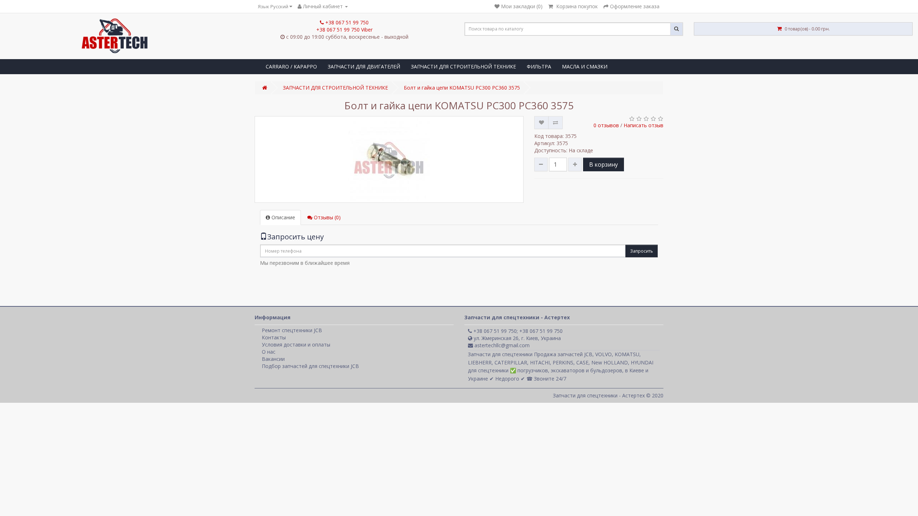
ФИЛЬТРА (539, 66)
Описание (282, 217)
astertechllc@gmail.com (501, 345)
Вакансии (273, 358)
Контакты (274, 337)
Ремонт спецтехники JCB (292, 330)
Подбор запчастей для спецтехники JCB (310, 366)
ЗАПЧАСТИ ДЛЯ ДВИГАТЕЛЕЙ (364, 66)
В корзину (603, 164)
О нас (268, 351)
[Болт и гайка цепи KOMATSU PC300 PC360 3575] (389, 159)
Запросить (641, 251)
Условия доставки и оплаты (296, 344)
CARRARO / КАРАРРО (291, 66)
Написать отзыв (643, 125)
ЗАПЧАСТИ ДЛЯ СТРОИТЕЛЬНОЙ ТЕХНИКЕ (463, 66)
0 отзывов (606, 125)
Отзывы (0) (326, 217)
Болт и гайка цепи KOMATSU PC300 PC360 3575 (462, 87)
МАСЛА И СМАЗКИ (584, 66)
